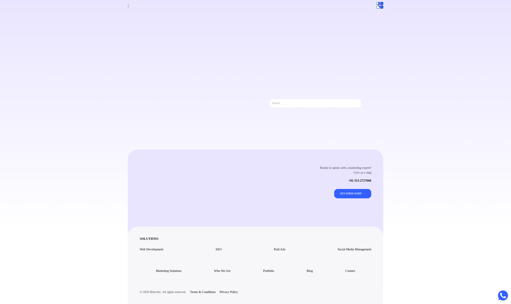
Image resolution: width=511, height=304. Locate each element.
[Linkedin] (367, 292)
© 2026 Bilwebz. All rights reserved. (163, 292)
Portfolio (268, 271)
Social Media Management (354, 249)
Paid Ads (279, 249)
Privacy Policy (229, 292)
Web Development (151, 249)
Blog (310, 271)
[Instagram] (349, 292)
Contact (350, 271)
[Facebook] (358, 292)
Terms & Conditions (203, 292)
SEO (219, 249)
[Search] (364, 103)
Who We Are (222, 271)
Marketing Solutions (168, 271)
